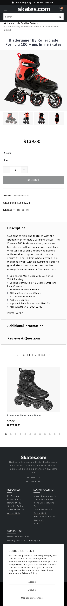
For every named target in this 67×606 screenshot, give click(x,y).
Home (10, 23)
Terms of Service (15, 509)
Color (7, 153)
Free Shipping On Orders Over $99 (35, 2)
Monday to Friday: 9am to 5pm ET (24, 540)
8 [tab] (40, 435)
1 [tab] (6, 435)
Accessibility (13, 513)
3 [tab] (16, 435)
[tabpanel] (33, 397)
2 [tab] (11, 435)
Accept (31, 581)
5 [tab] (26, 435)
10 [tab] (50, 435)
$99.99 (11, 421)
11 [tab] (55, 435)
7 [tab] (36, 435)
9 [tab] (45, 435)
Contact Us (35, 481)
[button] (13, 425)
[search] (33, 16)
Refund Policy (14, 502)
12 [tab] (60, 435)
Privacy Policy (29, 573)
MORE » (38, 523)
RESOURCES (14, 489)
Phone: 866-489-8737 (19, 536)
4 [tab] (21, 435)
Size (6, 160)
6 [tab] (31, 435)
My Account (13, 495)
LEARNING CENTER (44, 489)
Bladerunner (21, 195)
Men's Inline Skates (27, 23)
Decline (32, 589)
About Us (35, 477)
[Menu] (5, 8)
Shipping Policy (15, 506)
